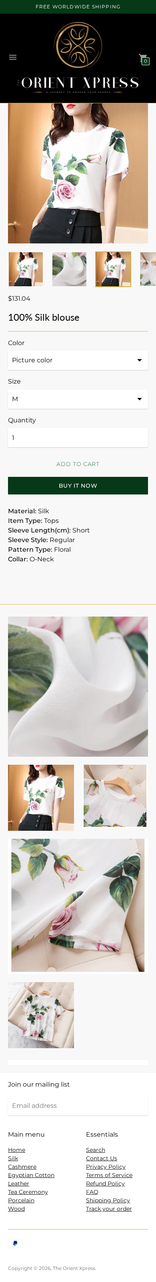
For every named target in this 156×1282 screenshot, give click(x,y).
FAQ (92, 1192)
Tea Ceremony (28, 1192)
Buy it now (78, 485)
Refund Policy (105, 1183)
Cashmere (22, 1166)
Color (16, 343)
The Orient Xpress (74, 1268)
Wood (16, 1208)
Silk (13, 1158)
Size (14, 381)
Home (16, 1149)
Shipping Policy (108, 1200)
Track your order (109, 1208)
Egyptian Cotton (31, 1175)
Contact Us (101, 1158)
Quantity (22, 420)
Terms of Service (109, 1175)
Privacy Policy (106, 1166)
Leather (18, 1183)
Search (95, 1149)
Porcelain (21, 1200)
